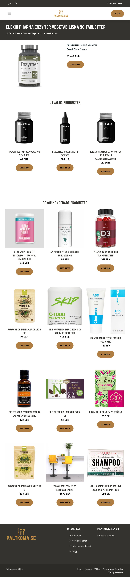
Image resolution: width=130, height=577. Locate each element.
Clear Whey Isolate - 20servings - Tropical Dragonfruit (24, 255)
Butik (117, 13)
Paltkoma (76, 535)
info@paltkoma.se (114, 3)
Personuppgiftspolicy (113, 569)
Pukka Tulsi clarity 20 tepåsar (105, 412)
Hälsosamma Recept (81, 546)
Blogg (74, 551)
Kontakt (88, 569)
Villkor (97, 569)
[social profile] (16, 3)
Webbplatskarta (115, 572)
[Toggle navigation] (9, 13)
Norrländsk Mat (79, 540)
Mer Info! (75, 64)
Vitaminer (92, 44)
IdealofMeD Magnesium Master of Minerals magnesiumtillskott (105, 155)
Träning (83, 44)
